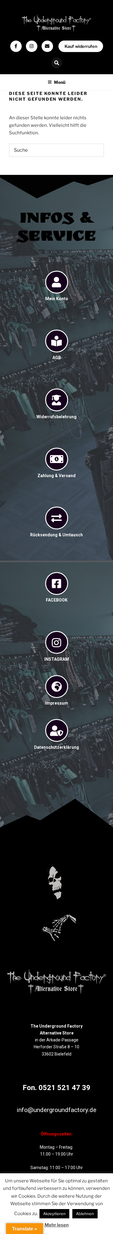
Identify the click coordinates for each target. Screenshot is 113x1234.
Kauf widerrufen (80, 46)
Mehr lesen (57, 1225)
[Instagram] (31, 46)
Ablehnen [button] (85, 1213)
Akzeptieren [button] (54, 1213)
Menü (59, 82)
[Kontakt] (47, 46)
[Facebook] (16, 46)
